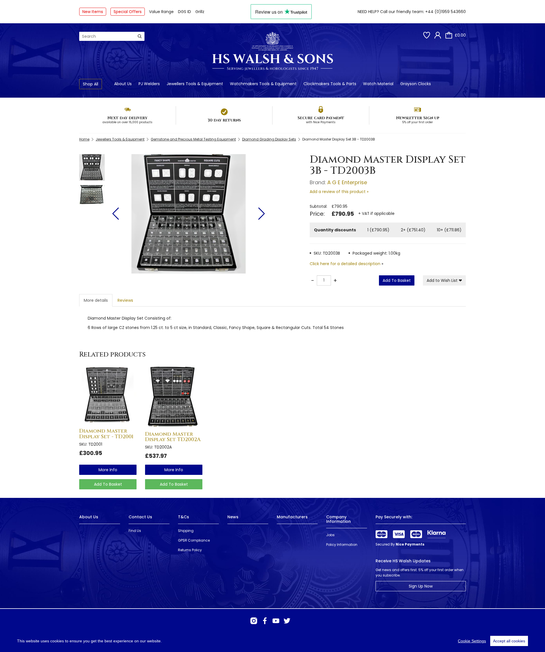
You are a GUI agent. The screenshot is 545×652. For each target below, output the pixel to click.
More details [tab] (96, 300)
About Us (123, 84)
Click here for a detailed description (345, 264)
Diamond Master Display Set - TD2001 (106, 433)
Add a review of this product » (339, 191)
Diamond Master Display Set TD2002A (173, 437)
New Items (92, 11)
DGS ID (184, 11)
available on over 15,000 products (127, 122)
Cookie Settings (472, 641)
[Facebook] (264, 620)
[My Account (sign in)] (437, 35)
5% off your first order (417, 122)
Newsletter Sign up (417, 118)
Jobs (330, 534)
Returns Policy (190, 550)
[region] (272, 641)
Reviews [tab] (125, 300)
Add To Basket (397, 280)
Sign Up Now (421, 586)
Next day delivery (127, 118)
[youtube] (275, 620)
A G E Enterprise (347, 182)
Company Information (338, 519)
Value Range (161, 11)
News (232, 517)
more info (107, 470)
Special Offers (128, 11)
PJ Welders (149, 84)
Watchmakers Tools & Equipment (263, 84)
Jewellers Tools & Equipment (195, 84)
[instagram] (253, 620)
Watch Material (378, 84)
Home (84, 139)
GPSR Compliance (194, 540)
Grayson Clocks (415, 84)
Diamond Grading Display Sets (269, 139)
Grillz (199, 11)
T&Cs (183, 517)
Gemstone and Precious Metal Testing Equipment (193, 139)
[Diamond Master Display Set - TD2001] (108, 395)
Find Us (135, 530)
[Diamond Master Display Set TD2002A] (173, 397)
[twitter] (287, 620)
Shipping (186, 530)
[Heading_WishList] (426, 35)
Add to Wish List (444, 280)
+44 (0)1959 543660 (445, 11)
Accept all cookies (509, 641)
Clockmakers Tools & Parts (329, 84)
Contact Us (140, 517)
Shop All (90, 84)
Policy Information (341, 544)
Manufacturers (292, 517)
